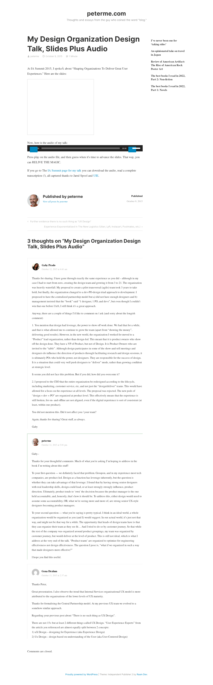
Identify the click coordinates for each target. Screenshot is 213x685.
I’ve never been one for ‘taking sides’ (164, 42)
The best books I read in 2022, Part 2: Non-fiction (168, 77)
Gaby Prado (49, 265)
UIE (95, 175)
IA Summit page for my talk (64, 170)
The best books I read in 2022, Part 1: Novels (168, 88)
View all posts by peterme (55, 201)
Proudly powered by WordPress (81, 674)
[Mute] (132, 149)
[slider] (136, 148)
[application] (85, 148)
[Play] (34, 149)
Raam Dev (142, 674)
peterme (34, 56)
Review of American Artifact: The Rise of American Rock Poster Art (168, 65)
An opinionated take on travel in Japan (168, 53)
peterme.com (106, 13)
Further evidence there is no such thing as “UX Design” (60, 222)
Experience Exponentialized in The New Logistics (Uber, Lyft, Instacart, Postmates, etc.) (92, 227)
